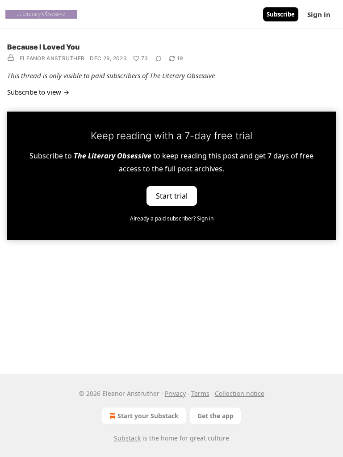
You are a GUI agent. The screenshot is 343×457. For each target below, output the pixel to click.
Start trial (172, 195)
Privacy (175, 393)
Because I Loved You (43, 46)
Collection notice (239, 393)
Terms (200, 393)
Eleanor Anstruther (52, 58)
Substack (127, 438)
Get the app (215, 415)
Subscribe (281, 14)
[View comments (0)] (158, 58)
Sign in (318, 14)
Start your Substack (148, 415)
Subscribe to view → (38, 91)
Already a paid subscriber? (171, 218)
